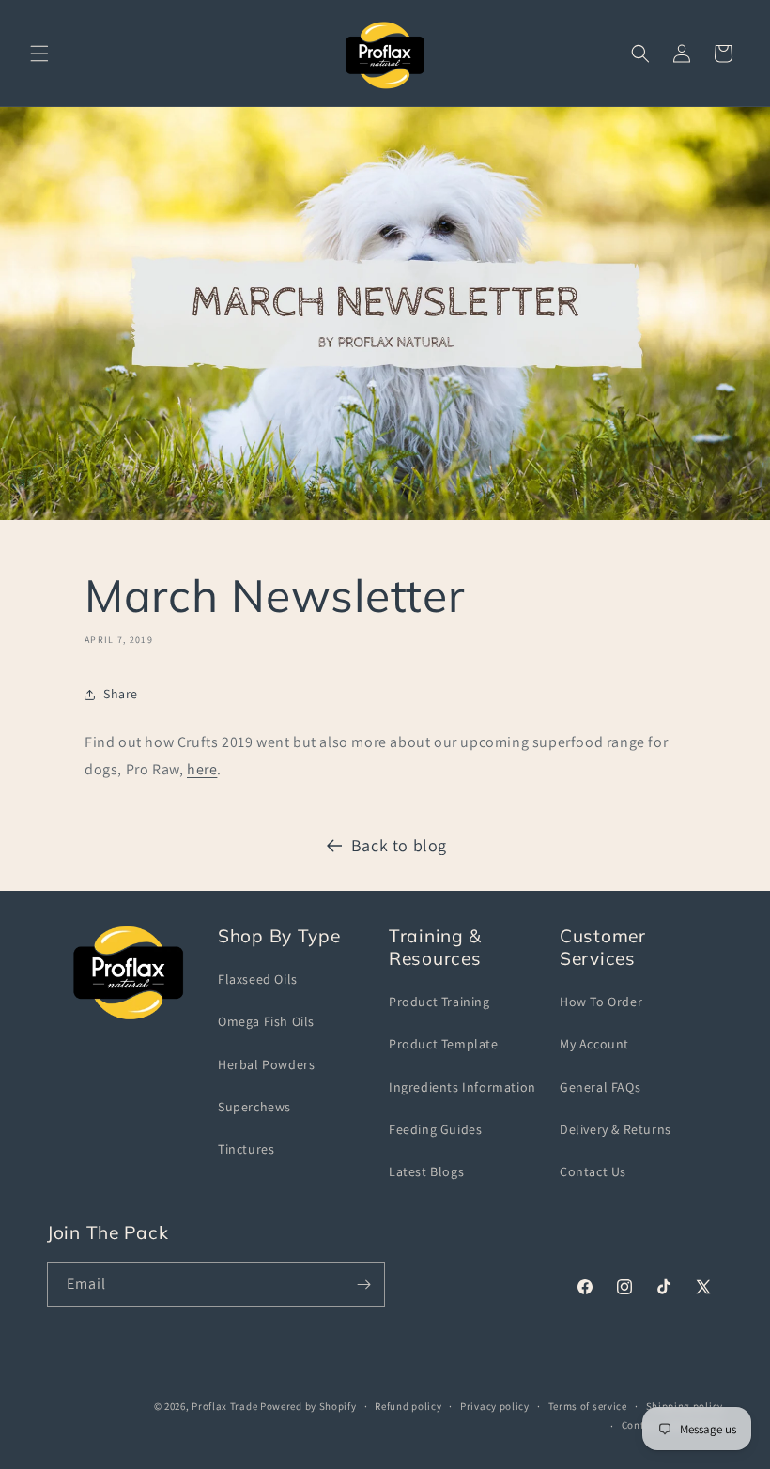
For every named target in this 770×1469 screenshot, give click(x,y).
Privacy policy (495, 1406)
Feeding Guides (435, 1129)
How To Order (601, 1001)
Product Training (439, 1001)
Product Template (444, 1043)
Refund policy (408, 1406)
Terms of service (587, 1406)
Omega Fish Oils (266, 1021)
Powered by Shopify (308, 1406)
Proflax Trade (224, 1406)
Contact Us (593, 1171)
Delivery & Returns (615, 1129)
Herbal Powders (266, 1064)
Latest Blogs (426, 1171)
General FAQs (600, 1087)
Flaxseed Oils (258, 979)
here (202, 769)
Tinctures (246, 1148)
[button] (39, 53)
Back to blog (399, 845)
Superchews (254, 1106)
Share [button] (120, 693)
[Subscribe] (363, 1284)
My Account (594, 1043)
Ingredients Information (462, 1087)
